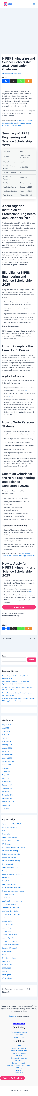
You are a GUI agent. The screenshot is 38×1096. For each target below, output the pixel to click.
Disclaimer (19, 1035)
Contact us (12, 1016)
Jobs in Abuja (7, 921)
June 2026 (6, 731)
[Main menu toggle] (34, 4)
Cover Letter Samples (9, 837)
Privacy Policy (19, 1037)
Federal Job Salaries (9, 857)
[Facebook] (6, 81)
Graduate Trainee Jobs (10, 867)
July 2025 (5, 768)
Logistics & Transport (9, 948)
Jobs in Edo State (8, 924)
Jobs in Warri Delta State (10, 945)
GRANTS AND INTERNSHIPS (12, 874)
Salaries (4, 971)
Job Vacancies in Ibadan (10, 908)
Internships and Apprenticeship (13, 891)
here (25, 390)
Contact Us (19, 1073)
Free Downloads (7, 864)
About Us (19, 1070)
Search (4, 656)
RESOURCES (6, 968)
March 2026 (6, 741)
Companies (6, 834)
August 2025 (6, 765)
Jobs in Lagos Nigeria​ (9, 935)
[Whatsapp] (21, 81)
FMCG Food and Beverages (11, 861)
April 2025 (5, 778)
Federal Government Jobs (11, 854)
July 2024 (5, 808)
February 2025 (7, 785)
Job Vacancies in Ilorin (10, 911)
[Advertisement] (19, 28)
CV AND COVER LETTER (10, 841)
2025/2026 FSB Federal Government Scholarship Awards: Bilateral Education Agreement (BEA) (17, 123)
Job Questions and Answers (12, 901)
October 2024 (7, 798)
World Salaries (7, 978)
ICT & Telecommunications (11, 888)
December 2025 (7, 751)
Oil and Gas (6, 961)
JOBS (4, 918)
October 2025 (7, 758)
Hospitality (6, 881)
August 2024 (6, 805)
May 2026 (5, 735)
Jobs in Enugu (7, 928)
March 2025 (6, 782)
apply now (19, 607)
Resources (19, 1060)
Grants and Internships (19, 1058)
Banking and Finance (9, 827)
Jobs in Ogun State (8, 938)
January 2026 (7, 748)
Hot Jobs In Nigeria (9, 884)
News (4, 955)
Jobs (19, 1046)
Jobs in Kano (6, 931)
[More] (28, 81)
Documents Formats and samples (13, 847)
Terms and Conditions (19, 1032)
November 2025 (7, 755)
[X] (13, 81)
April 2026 (5, 738)
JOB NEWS (6, 898)
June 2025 (6, 771)
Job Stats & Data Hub (9, 904)
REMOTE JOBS (7, 965)
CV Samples (6, 844)
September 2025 (8, 761)
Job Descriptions (8, 894)
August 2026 (6, 725)
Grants (4, 871)
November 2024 (7, 795)
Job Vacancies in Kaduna (11, 914)
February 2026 (7, 745)
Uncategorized (7, 975)
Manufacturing (7, 951)
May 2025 (5, 775)
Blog (3, 831)
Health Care (6, 877)
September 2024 (8, 802)
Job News (19, 1056)
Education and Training (10, 851)
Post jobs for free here (12, 1078)
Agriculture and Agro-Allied (11, 824)
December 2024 (7, 792)
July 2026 (5, 728)
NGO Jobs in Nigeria (9, 958)
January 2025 (7, 788)
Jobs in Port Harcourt (9, 941)
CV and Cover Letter (19, 1063)
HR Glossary (19, 1068)
